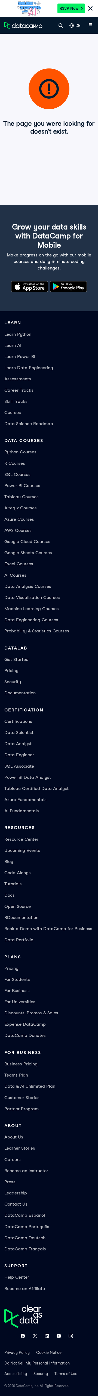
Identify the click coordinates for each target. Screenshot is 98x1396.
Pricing (11, 670)
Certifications (18, 721)
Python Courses (20, 451)
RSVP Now (69, 8)
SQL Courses (17, 474)
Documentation (20, 692)
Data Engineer (19, 754)
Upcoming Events (22, 850)
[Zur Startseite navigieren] (23, 25)
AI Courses (15, 575)
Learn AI (12, 345)
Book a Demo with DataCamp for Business (48, 928)
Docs (9, 895)
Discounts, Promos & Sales (31, 1012)
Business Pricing (21, 1063)
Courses (12, 412)
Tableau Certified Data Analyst (36, 788)
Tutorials (13, 883)
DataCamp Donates (25, 1035)
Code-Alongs (17, 872)
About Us (13, 1137)
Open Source (17, 906)
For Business (17, 990)
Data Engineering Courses (31, 619)
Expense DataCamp (25, 1024)
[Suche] (60, 25)
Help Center (16, 1277)
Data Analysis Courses (27, 586)
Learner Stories (19, 1148)
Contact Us (15, 1204)
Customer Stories (21, 1097)
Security (12, 681)
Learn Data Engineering (28, 367)
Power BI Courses (22, 485)
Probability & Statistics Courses (36, 630)
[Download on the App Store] (29, 287)
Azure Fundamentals (25, 799)
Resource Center (21, 839)
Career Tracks (18, 390)
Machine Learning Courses (31, 608)
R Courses (14, 463)
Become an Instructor (26, 1170)
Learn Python (17, 334)
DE (78, 25)
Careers (12, 1159)
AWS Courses (18, 530)
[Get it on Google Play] (68, 287)
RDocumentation (21, 917)
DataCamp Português (26, 1226)
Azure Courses (19, 519)
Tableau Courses (21, 496)
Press (10, 1181)
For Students (17, 979)
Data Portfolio (18, 939)
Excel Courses (18, 563)
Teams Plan (16, 1075)
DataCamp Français (25, 1248)
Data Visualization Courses (32, 597)
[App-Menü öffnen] (90, 25)
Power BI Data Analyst (27, 777)
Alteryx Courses (20, 507)
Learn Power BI (19, 356)
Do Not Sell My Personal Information (37, 1363)
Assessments (17, 378)
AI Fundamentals (21, 810)
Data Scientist (18, 732)
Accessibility (15, 1374)
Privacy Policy (17, 1352)
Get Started (16, 659)
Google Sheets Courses (28, 552)
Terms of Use (65, 1374)
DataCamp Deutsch (24, 1237)
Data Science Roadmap (28, 423)
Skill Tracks (15, 401)
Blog (8, 861)
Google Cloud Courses (27, 541)
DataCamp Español (24, 1215)
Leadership (15, 1193)
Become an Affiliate (24, 1288)
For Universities (19, 1001)
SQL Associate (19, 766)
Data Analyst (18, 743)
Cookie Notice (49, 1352)
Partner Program (21, 1108)
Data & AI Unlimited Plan (29, 1086)
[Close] (90, 9)
